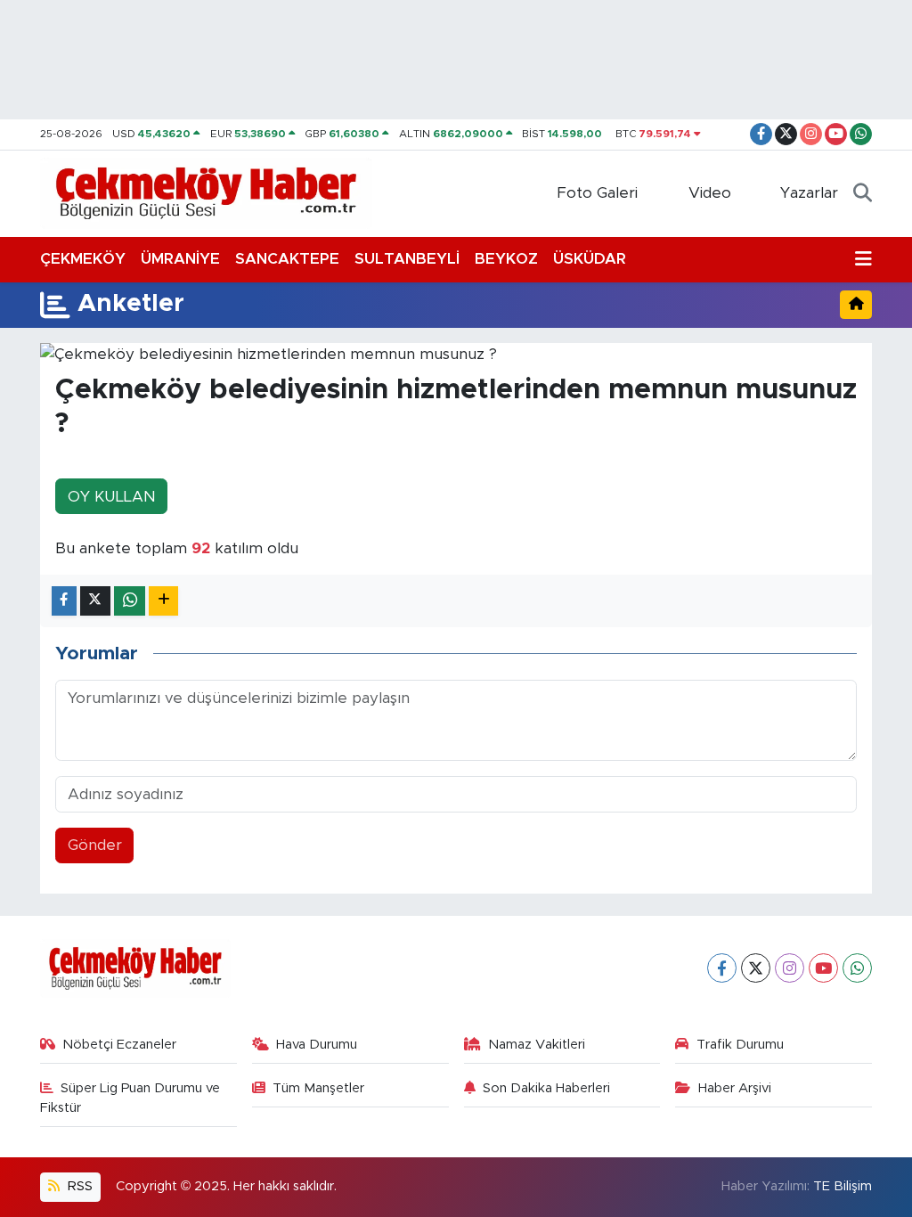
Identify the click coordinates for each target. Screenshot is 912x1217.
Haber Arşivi (734, 1088)
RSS (78, 1186)
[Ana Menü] (863, 259)
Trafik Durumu (740, 1044)
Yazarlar (809, 192)
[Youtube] (823, 968)
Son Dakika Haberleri (546, 1088)
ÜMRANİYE (180, 258)
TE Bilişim (842, 1186)
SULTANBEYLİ (407, 258)
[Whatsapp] (857, 968)
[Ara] (862, 193)
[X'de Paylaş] (95, 601)
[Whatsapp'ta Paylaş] (129, 601)
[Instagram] (789, 968)
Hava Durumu (316, 1044)
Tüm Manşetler (318, 1088)
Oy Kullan (112, 496)
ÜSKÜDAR (589, 258)
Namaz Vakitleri (536, 1044)
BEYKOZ (506, 258)
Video (709, 192)
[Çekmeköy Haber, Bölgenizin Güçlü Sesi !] (206, 192)
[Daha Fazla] (163, 601)
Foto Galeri (597, 192)
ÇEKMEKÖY (83, 258)
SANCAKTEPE (287, 258)
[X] (755, 968)
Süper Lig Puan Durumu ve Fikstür (130, 1098)
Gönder (95, 845)
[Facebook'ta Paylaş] (64, 601)
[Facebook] (722, 968)
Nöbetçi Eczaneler (119, 1044)
